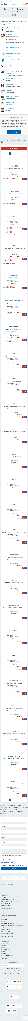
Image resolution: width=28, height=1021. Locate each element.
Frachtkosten (4, 917)
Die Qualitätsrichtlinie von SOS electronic (10, 901)
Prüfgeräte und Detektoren (12, 96)
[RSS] (24, 878)
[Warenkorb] (26, 4)
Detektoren (8, 110)
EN (19, 970)
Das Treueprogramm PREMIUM (8, 923)
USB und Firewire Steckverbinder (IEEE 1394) (15, 42)
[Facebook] (4, 878)
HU (14, 970)
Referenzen (4, 895)
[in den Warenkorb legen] (23, 179)
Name (2, 820)
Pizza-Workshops (5, 949)
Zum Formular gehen (14, 132)
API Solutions (4, 939)
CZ (10, 970)
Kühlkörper (8, 90)
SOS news (4, 953)
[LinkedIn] (12, 878)
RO (6, 973)
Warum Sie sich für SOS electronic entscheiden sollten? (13, 891)
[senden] (25, 965)
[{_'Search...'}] (10, 4)
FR (23, 973)
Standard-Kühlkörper (10, 92)
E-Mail (2, 842)
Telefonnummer (4, 837)
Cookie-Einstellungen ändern (7, 933)
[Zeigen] (26, 179)
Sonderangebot (5, 943)
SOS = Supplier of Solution (7, 887)
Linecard (3, 913)
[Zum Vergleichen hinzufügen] (18, 166)
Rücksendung (4, 921)
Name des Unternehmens (6, 831)
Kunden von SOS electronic (7, 889)
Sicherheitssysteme (10, 108)
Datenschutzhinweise (6, 929)
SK (6, 970)
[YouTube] (8, 878)
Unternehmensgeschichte (7, 905)
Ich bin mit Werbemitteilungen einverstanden (13, 865)
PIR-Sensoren (8, 80)
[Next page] (18, 153)
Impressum (4, 897)
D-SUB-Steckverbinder (10, 41)
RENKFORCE (16, 172)
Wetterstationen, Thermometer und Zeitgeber (15, 55)
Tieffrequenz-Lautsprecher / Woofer (13, 86)
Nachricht (3, 848)
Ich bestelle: (19, 176)
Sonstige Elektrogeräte (11, 66)
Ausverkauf (4, 945)
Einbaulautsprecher (10, 84)
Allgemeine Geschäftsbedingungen (9, 915)
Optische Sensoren (10, 78)
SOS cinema (4, 947)
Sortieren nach (15, 148)
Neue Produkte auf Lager (7, 941)
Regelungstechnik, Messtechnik (13, 53)
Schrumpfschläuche (10, 102)
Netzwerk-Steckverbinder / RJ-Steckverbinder (15, 38)
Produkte (4, 911)
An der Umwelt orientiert (7, 903)
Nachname (3, 826)
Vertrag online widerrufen (7, 931)
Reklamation (4, 919)
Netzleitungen (8, 29)
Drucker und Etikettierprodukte (13, 60)
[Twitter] (16, 878)
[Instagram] (20, 878)
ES (18, 973)
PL (10, 973)
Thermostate (8, 56)
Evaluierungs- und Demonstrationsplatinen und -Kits (15, 75)
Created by (19, 1016)
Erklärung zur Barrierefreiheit (7, 955)
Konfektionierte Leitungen (12, 27)
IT (14, 973)
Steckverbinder (9, 34)
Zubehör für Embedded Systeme (13, 47)
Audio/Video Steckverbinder (11, 36)
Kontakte (3, 893)
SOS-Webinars (5, 951)
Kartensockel (8, 44)
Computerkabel (9, 31)
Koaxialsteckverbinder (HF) (11, 39)
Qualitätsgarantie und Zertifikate (8, 899)
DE (23, 970)
